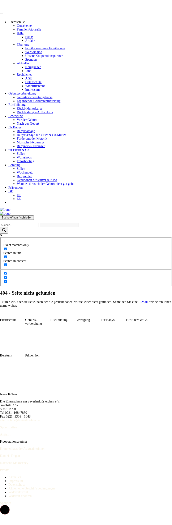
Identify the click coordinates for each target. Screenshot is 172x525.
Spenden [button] (6, 503)
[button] (5, 510)
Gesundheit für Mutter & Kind (37, 180)
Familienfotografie (29, 29)
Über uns (23, 44)
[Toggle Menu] (1, 13)
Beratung (14, 165)
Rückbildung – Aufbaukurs (35, 112)
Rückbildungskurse (29, 108)
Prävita (4, 470)
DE (10, 191)
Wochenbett (25, 172)
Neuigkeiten (33, 67)
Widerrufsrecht (35, 86)
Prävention (15, 187)
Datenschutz (33, 82)
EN (19, 199)
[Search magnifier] (4, 230)
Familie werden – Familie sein (45, 48)
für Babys (14, 127)
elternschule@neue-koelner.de (20, 420)
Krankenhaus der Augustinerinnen (22, 448)
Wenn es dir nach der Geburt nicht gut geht (45, 183)
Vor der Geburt (27, 119)
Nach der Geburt (28, 123)
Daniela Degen (10, 455)
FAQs (29, 37)
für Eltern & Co (18, 150)
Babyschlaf (24, 176)
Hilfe (20, 33)
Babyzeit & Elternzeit (31, 146)
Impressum (32, 89)
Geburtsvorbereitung (22, 93)
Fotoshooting (25, 161)
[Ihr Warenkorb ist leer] (12, 202)
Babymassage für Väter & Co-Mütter (41, 135)
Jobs (28, 71)
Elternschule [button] (16, 22)
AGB (29, 78)
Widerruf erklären (20, 496)
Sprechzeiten (8, 427)
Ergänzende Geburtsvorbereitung (39, 101)
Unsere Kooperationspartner (44, 55)
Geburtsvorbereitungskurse (34, 97)
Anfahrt (30, 40)
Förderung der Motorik (32, 138)
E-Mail (143, 302)
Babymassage (26, 131)
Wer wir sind (33, 52)
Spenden (31, 59)
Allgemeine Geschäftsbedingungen (31, 488)
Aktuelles (23, 63)
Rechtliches (24, 74)
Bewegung (15, 116)
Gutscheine (24, 25)
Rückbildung (17, 104)
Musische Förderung (30, 142)
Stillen (21, 153)
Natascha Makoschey (14, 463)
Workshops (24, 157)
